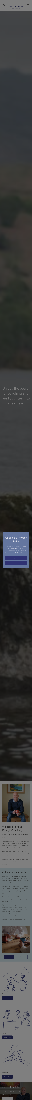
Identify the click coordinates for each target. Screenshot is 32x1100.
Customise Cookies (16, 563)
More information (22, 553)
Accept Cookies (16, 558)
